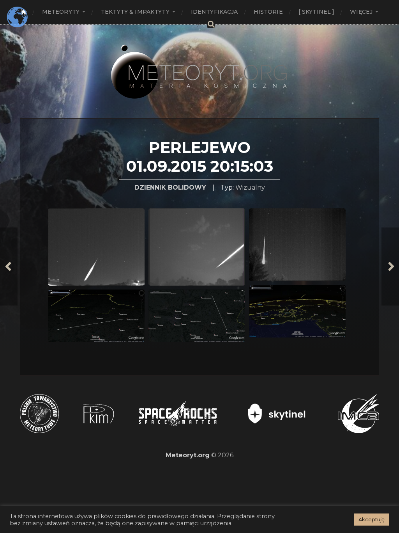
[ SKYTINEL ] (316, 11)
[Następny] (390, 266)
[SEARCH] (211, 24)
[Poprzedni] (9, 266)
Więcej (361, 11)
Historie (268, 11)
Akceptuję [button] (371, 519)
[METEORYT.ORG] (199, 63)
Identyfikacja (214, 11)
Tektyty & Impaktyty (135, 11)
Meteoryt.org (188, 455)
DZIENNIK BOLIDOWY (170, 187)
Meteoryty (60, 11)
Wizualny (250, 187)
